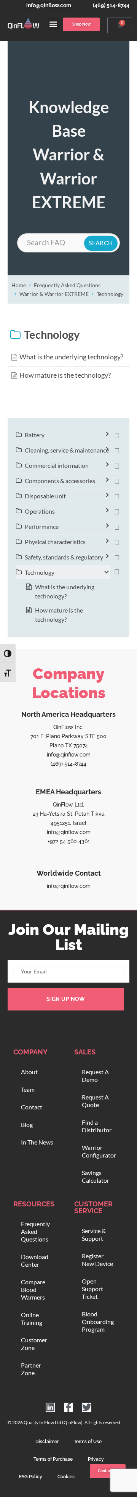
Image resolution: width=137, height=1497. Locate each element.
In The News (37, 1142)
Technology (110, 294)
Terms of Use (88, 1441)
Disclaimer (47, 1441)
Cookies (66, 1476)
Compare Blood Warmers (33, 1289)
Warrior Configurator (99, 1151)
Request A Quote (95, 1100)
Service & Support (94, 1234)
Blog (27, 1124)
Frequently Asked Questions (67, 285)
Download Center (34, 1260)
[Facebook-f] (68, 1407)
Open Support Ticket (92, 1288)
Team (28, 1089)
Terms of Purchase (53, 1459)
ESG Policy (30, 1476)
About (29, 1071)
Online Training (31, 1318)
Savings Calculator (95, 1176)
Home (18, 285)
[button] (53, 24)
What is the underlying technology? (71, 357)
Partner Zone (31, 1368)
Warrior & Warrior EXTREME (54, 294)
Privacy (96, 1459)
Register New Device (97, 1259)
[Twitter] (86, 1407)
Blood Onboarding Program (98, 1321)
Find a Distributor (97, 1126)
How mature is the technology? (65, 375)
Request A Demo (95, 1075)
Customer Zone (34, 1343)
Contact (31, 1107)
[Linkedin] (50, 1407)
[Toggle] (116, 435)
